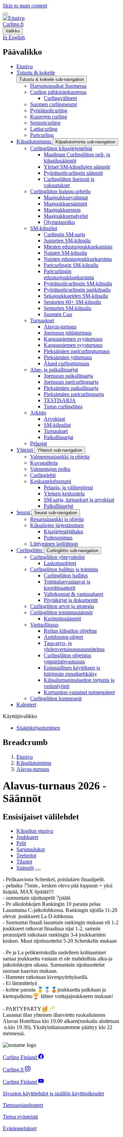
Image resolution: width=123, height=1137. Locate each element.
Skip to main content (25, 6)
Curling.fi (13, 24)
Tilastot (24, 862)
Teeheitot (26, 855)
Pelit (21, 843)
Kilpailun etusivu (34, 831)
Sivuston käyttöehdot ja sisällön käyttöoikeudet (53, 1093)
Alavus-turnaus (32, 769)
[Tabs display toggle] (38, 870)
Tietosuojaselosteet (23, 1105)
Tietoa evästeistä (20, 1117)
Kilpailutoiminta (33, 763)
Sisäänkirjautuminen (38, 728)
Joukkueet (27, 837)
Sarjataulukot (30, 849)
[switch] (5, 14)
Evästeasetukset (20, 1128)
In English (14, 37)
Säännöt (25, 868)
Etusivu (24, 757)
